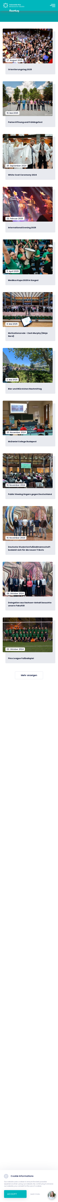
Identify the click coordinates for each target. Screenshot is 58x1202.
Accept (12, 1194)
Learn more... (35, 1194)
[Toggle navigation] (52, 5)
